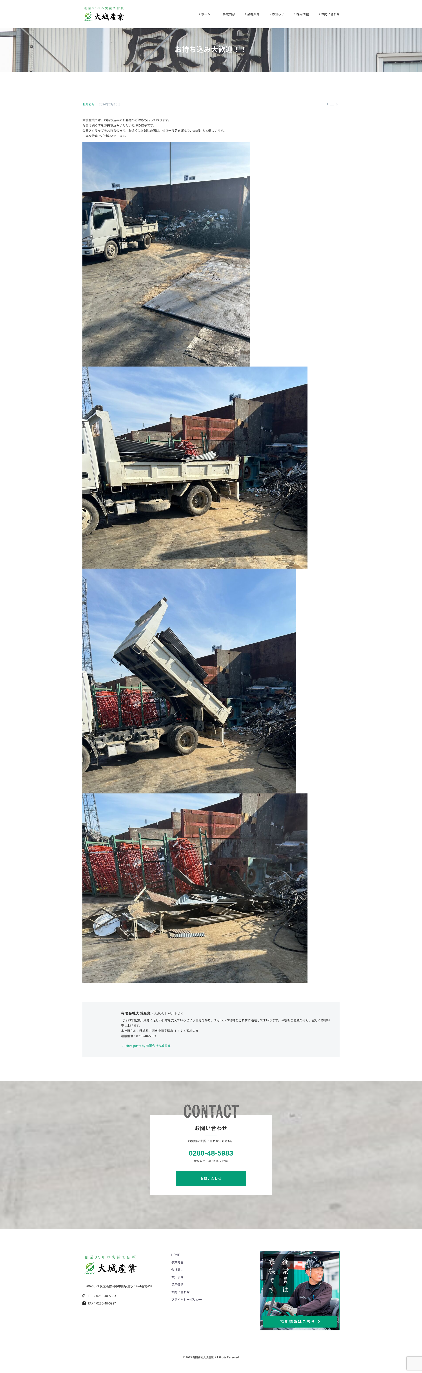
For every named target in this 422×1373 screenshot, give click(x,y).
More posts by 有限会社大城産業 (148, 1045)
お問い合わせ (330, 14)
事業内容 (229, 14)
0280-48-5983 (211, 1153)
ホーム (205, 14)
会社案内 (253, 14)
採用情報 (302, 14)
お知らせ (278, 14)
